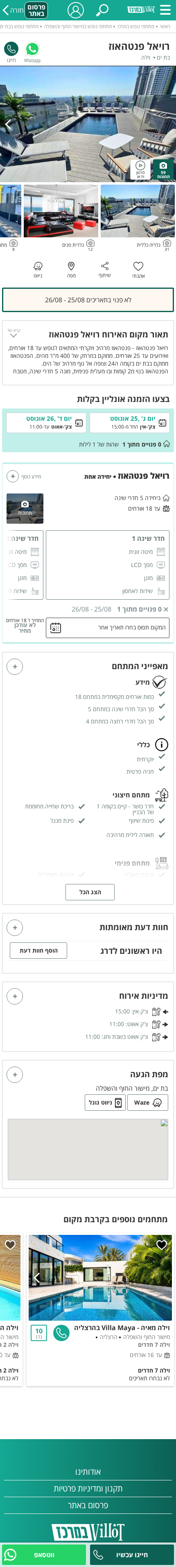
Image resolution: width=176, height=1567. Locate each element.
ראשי (165, 26)
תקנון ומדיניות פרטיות (88, 1488)
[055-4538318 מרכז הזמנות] (11, 49)
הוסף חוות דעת (39, 950)
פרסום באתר (36, 10)
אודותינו (88, 1471)
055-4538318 (11, 49)
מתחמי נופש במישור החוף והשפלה (78, 26)
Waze (141, 1102)
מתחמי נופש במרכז (135, 26)
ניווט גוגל (100, 1102)
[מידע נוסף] (13, 476)
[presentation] (10, 124)
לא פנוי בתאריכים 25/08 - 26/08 (88, 299)
